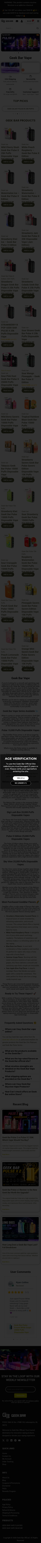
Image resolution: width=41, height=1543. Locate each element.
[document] (20, 771)
